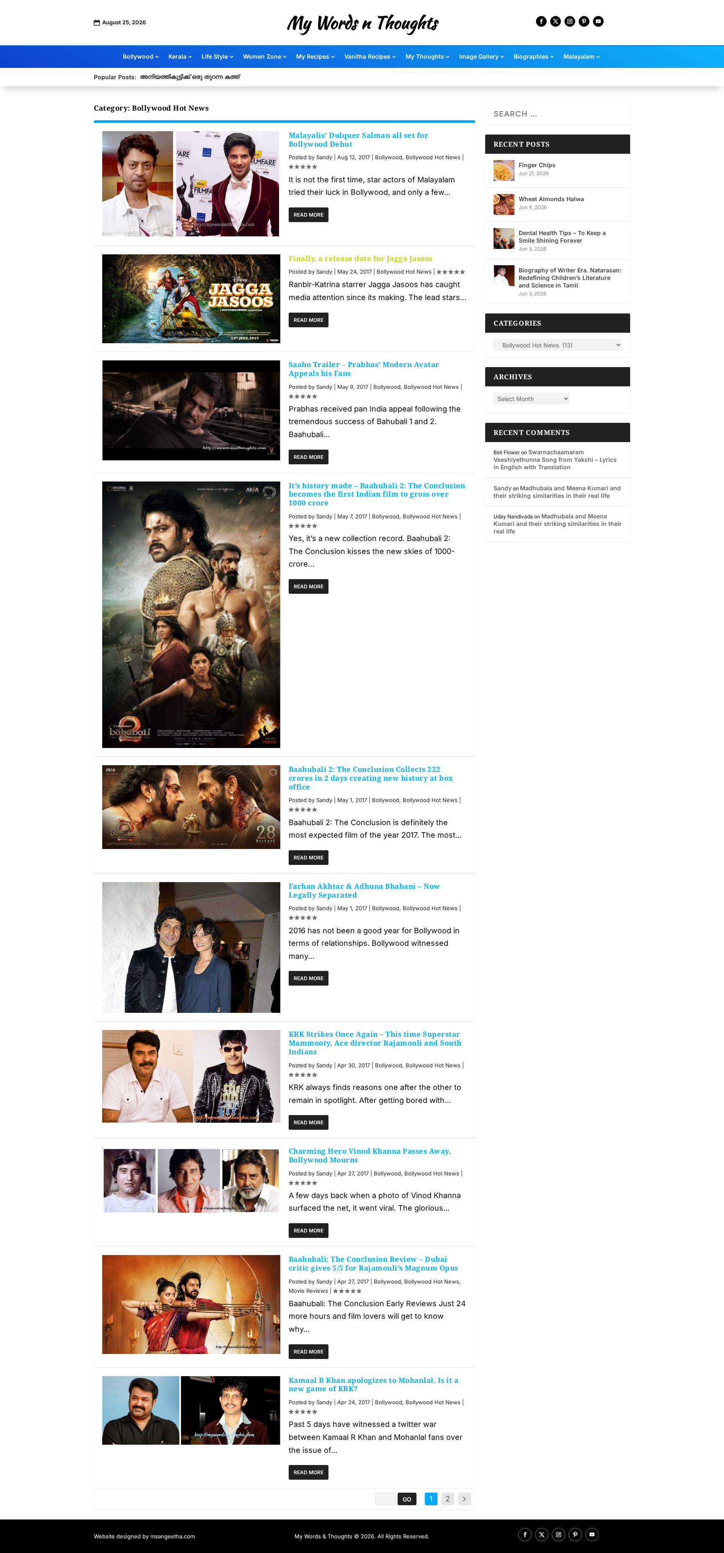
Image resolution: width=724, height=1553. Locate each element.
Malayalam (579, 57)
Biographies (531, 57)
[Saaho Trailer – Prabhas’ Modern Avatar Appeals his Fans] (191, 410)
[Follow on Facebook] (541, 21)
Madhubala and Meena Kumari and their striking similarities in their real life (557, 491)
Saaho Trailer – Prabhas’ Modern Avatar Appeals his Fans (364, 369)
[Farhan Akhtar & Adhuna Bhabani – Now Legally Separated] (191, 947)
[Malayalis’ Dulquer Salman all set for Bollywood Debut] (191, 184)
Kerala (177, 57)
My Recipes (312, 57)
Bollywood (138, 57)
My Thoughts (425, 57)
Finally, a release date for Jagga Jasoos (361, 258)
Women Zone (262, 57)
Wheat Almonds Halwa (551, 198)
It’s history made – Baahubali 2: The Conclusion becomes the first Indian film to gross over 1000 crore (377, 494)
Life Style (215, 57)
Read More (308, 215)
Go (407, 1499)
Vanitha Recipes (367, 57)
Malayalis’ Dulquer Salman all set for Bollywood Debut (359, 139)
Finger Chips (537, 164)
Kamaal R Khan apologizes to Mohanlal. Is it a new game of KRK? (374, 1384)
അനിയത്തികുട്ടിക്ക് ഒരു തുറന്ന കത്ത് (189, 76)
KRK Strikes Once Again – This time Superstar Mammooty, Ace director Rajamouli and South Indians (375, 1042)
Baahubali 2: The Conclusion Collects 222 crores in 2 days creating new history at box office (371, 778)
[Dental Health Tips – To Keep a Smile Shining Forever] (504, 238)
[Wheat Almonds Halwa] (504, 204)
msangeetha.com (172, 1536)
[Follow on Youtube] (598, 21)
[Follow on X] (555, 21)
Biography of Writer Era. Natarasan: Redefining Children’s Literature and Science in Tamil (570, 278)
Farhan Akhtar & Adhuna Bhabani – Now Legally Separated (364, 890)
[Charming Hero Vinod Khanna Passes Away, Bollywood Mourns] (191, 1180)
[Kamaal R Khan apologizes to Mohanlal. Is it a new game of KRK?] (191, 1410)
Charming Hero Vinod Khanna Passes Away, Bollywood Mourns (370, 1155)
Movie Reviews (308, 1290)
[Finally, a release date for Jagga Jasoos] (191, 298)
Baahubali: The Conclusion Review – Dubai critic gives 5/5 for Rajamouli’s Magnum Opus (373, 1263)
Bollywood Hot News (433, 157)
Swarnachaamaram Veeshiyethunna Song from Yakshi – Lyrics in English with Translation (555, 459)
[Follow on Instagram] (569, 21)
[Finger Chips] (504, 170)
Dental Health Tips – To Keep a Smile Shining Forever (562, 236)
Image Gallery (479, 57)
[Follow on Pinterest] (584, 21)
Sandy (324, 157)
